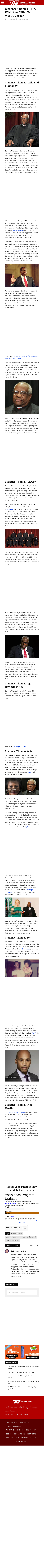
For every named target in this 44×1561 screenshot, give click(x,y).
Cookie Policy (11, 1434)
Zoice (17, 1438)
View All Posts (34, 1245)
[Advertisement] (22, 45)
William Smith (10, 19)
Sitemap (33, 1438)
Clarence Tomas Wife (12, 1240)
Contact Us (31, 1434)
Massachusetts (18, 230)
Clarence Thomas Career (13, 1237)
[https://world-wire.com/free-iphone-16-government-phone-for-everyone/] (22, 1352)
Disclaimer (24, 1422)
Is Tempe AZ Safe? (20, 747)
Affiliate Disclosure (13, 1426)
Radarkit (24, 1438)
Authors (22, 1434)
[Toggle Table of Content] (23, 1228)
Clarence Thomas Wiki (29, 1237)
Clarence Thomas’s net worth (15, 1112)
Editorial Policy (12, 1422)
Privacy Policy (30, 1430)
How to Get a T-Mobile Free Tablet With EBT (20, 1372)
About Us (9, 1438)
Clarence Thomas (16, 1234)
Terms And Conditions (14, 1430)
